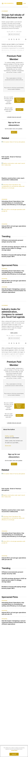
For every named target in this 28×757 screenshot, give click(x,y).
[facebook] (9, 39)
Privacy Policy (14, 750)
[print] (25, 39)
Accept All (14, 754)
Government (5, 11)
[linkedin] (11, 39)
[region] (14, 751)
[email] (19, 39)
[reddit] (16, 39)
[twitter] (14, 39)
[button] (3, 3)
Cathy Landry (14, 332)
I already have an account (14, 117)
